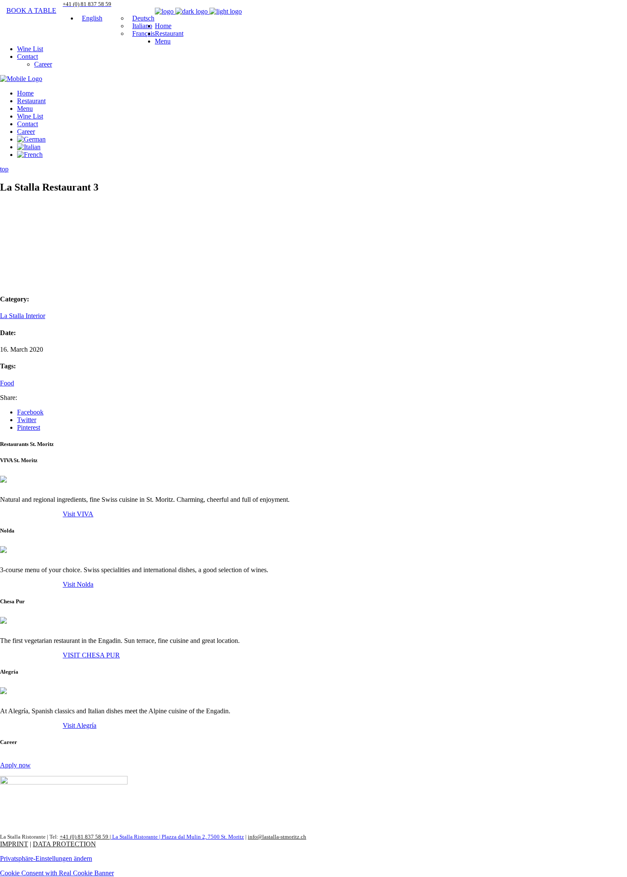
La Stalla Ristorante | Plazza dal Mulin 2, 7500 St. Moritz (177, 837)
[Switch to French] (30, 154)
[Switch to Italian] (29, 147)
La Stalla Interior (22, 315)
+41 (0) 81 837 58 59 (85, 837)
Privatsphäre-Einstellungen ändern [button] (46, 858)
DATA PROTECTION (64, 844)
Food (7, 383)
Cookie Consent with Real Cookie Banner (57, 873)
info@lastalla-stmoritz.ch (277, 837)
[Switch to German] (31, 139)
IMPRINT (14, 844)
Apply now (15, 765)
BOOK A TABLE (31, 10)
